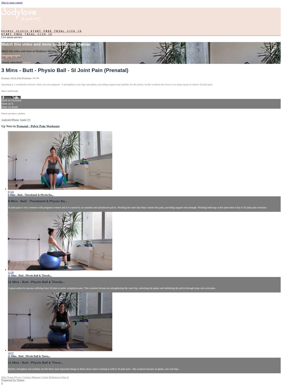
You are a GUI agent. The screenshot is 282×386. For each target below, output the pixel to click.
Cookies (27, 377)
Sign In (45, 34)
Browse (8, 31)
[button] (3, 28)
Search (23, 31)
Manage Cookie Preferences (46, 377)
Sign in (74, 31)
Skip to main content (12, 2)
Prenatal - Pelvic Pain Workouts (16, 78)
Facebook (6, 97)
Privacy (18, 377)
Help (4, 377)
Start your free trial (11, 56)
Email (18, 97)
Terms (10, 377)
